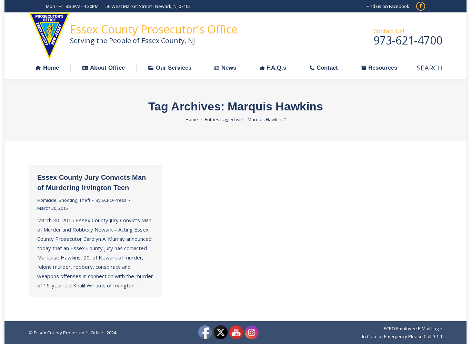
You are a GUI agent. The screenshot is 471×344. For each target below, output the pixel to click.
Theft (84, 200)
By (111, 200)
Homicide (47, 200)
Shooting (68, 200)
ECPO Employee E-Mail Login (413, 328)
